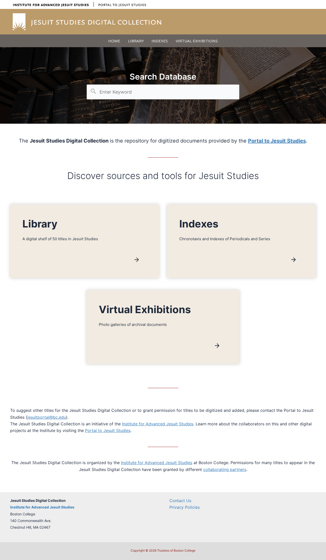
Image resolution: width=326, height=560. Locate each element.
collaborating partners (224, 469)
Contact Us (180, 500)
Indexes (160, 40)
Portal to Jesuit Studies (107, 430)
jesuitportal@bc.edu (46, 417)
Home (114, 40)
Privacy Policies (184, 507)
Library (136, 40)
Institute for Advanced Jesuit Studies (157, 423)
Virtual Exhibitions (197, 40)
